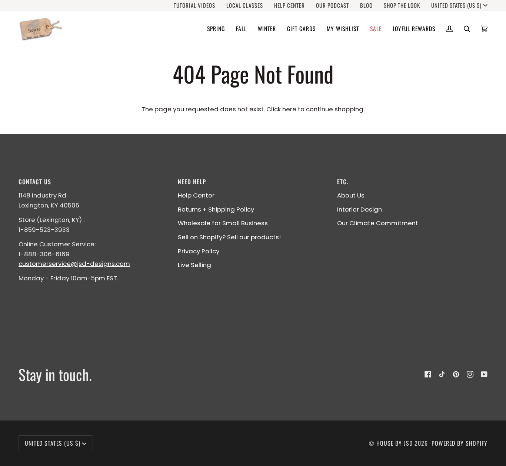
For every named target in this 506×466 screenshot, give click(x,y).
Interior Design (359, 209)
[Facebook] (428, 374)
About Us (350, 195)
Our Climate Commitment (377, 223)
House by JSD (394, 443)
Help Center (196, 195)
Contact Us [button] (35, 181)
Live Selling (194, 264)
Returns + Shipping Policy (216, 209)
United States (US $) (456, 5)
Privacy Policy (198, 251)
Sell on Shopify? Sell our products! (229, 237)
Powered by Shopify (459, 443)
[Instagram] (470, 374)
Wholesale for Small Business (223, 223)
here (289, 109)
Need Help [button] (192, 181)
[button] (216, 29)
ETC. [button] (342, 181)
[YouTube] (484, 374)
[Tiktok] (442, 374)
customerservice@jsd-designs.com (74, 263)
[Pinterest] (456, 374)
